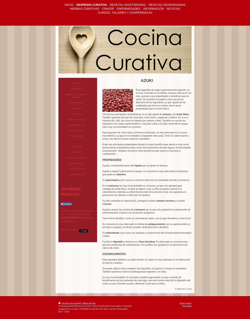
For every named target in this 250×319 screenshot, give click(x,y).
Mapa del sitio (89, 303)
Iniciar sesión (186, 303)
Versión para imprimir (71, 303)
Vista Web (187, 306)
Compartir (67, 204)
